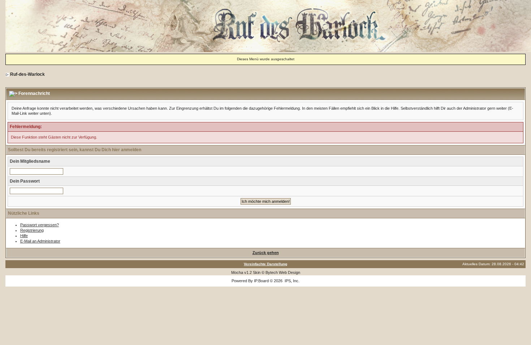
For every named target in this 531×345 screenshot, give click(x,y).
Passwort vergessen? (39, 225)
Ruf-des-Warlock (27, 74)
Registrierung (32, 230)
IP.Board (261, 281)
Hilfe (24, 235)
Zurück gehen (265, 252)
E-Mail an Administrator (40, 241)
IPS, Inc (291, 281)
